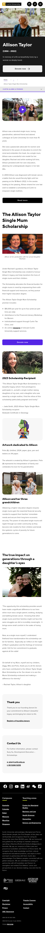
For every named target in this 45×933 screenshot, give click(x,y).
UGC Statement (8, 911)
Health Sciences (28, 815)
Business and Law (29, 811)
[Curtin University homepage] (11, 4)
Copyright (6, 900)
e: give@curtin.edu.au (16, 762)
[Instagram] (11, 786)
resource (16, 328)
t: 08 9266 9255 (14, 765)
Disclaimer (6, 904)
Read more (23, 200)
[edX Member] (5, 888)
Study (29, 4)
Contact (26, 908)
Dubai (4, 813)
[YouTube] (17, 786)
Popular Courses (29, 900)
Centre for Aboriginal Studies (30, 806)
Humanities (26, 819)
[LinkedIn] (22, 786)
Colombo (5, 809)
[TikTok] (40, 786)
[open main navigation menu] (40, 4)
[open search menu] (34, 4)
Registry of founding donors (18, 721)
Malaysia (5, 816)
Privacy (5, 908)
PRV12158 (10, 924)
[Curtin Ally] (20, 880)
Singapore (6, 824)
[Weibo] (28, 786)
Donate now (20, 68)
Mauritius (5, 820)
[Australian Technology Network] (33, 880)
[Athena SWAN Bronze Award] (8, 880)
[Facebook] (5, 786)
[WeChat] (34, 786)
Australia (5, 805)
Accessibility (28, 904)
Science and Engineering (31, 823)
